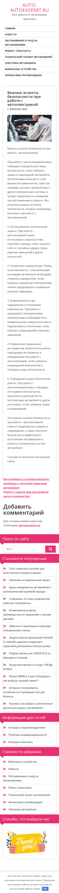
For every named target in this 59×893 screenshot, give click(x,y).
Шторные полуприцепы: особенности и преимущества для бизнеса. (24, 692)
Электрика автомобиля (20, 63)
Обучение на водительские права (29, 580)
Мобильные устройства (20, 69)
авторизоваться (29, 525)
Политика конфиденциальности (27, 734)
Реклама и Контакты (20, 742)
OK (45, 889)
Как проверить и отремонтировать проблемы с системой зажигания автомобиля (26, 483)
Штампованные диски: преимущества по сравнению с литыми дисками (27, 614)
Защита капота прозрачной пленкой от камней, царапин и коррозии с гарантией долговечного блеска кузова (28, 642)
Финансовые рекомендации (23, 75)
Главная (10, 28)
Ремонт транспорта (18, 50)
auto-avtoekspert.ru (29, 7)
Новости (11, 34)
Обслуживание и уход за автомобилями (21, 42)
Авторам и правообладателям (26, 727)
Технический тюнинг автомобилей (28, 56)
